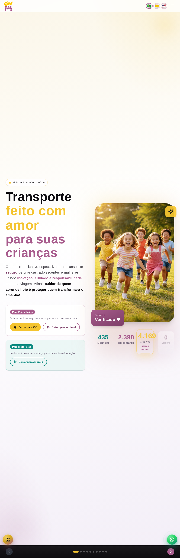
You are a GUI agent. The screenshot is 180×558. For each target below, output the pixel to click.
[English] (164, 6)
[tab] (76, 552)
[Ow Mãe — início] (8, 6)
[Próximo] (170, 551)
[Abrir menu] (172, 5)
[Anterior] (9, 551)
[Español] (156, 6)
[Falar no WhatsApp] (172, 539)
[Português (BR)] (149, 6)
